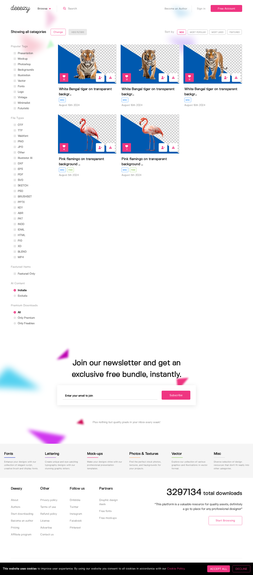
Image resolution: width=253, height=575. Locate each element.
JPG (20, 147)
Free (70, 170)
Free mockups (108, 518)
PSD (20, 191)
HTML (21, 235)
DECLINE (241, 569)
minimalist (23, 103)
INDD (20, 224)
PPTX (21, 202)
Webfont (22, 136)
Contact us (47, 534)
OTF (20, 125)
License (45, 521)
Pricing (15, 527)
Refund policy (48, 514)
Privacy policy (48, 500)
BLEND (22, 251)
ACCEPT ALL (218, 569)
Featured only (26, 274)
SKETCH (22, 185)
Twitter (74, 507)
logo (20, 92)
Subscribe (176, 395)
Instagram (76, 514)
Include (22, 290)
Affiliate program (21, 534)
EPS (20, 169)
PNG (20, 141)
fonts (20, 86)
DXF (20, 163)
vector (21, 81)
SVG (20, 180)
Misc (62, 100)
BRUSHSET (24, 196)
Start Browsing (225, 520)
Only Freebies (25, 323)
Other (21, 152)
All (19, 312)
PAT (20, 218)
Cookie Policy (176, 568)
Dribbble (75, 500)
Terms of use (48, 507)
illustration (23, 75)
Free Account (226, 8)
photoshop (24, 64)
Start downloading (22, 514)
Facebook (76, 521)
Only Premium (26, 318)
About (14, 500)
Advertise (46, 527)
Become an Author (176, 9)
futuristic (23, 108)
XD (19, 246)
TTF (20, 130)
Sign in (201, 9)
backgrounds (25, 70)
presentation (25, 53)
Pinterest (75, 527)
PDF (20, 174)
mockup (22, 59)
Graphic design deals (108, 502)
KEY (20, 207)
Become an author (22, 521)
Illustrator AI (25, 158)
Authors (15, 507)
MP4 (20, 257)
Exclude (22, 296)
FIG (19, 240)
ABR (20, 213)
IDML (20, 229)
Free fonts (105, 511)
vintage (22, 97)
